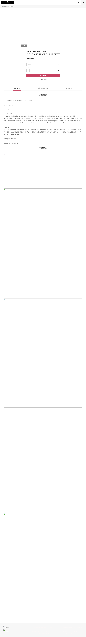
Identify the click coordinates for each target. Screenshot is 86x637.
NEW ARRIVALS (10, 6)
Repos (7, 627)
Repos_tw (7, 631)
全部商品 (4, 6)
